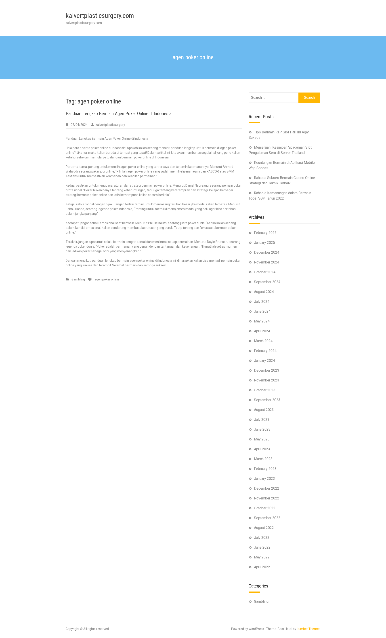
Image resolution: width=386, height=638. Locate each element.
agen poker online (107, 279)
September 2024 (267, 282)
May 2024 (262, 321)
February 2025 (265, 233)
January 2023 (264, 478)
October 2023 (264, 390)
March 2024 (263, 341)
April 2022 (262, 567)
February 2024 (265, 351)
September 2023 (267, 400)
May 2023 (262, 439)
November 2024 (266, 262)
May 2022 (262, 557)
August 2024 (264, 292)
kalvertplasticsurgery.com (100, 15)
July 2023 (261, 419)
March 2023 (263, 459)
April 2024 (262, 331)
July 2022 (261, 537)
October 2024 (264, 272)
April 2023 (262, 449)
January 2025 (264, 242)
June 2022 (262, 547)
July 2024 (261, 301)
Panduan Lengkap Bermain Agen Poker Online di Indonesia (118, 113)
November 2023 (266, 380)
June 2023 (262, 429)
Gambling (78, 279)
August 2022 (264, 528)
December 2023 (266, 370)
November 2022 (266, 498)
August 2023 (264, 410)
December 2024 (266, 252)
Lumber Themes (308, 629)
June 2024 (262, 311)
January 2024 (264, 360)
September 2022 (267, 518)
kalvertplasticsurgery (110, 124)
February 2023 (265, 469)
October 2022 (264, 508)
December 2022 (266, 488)
